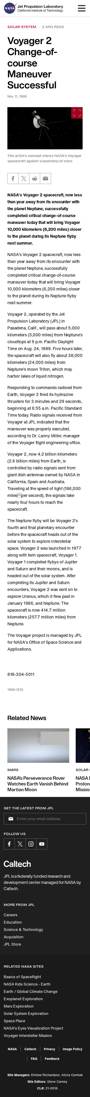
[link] (45, 128)
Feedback (52, 1058)
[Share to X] (23, 178)
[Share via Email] (45, 178)
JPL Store (12, 944)
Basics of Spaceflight (22, 977)
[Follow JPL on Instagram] (30, 843)
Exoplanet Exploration (23, 999)
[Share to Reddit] (34, 178)
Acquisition (14, 937)
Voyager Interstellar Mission (28, 1035)
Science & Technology (23, 929)
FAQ (34, 1058)
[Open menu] (81, 8)
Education (13, 922)
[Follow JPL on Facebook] (9, 843)
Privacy (49, 1049)
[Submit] (10, 819)
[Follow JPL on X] (20, 843)
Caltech (30, 1049)
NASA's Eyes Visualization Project (33, 1028)
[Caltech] (17, 863)
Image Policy (72, 1049)
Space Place (14, 1021)
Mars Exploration (19, 1006)
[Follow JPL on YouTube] (41, 843)
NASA (12, 1049)
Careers (10, 915)
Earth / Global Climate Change (30, 991)
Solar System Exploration (26, 1013)
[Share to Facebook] (12, 178)
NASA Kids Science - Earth (27, 984)
